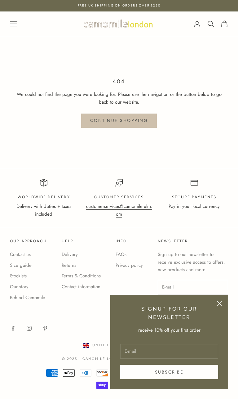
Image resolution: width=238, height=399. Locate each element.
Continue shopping (119, 120)
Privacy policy (129, 265)
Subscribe (169, 372)
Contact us (20, 254)
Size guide (21, 265)
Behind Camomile (27, 297)
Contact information (81, 286)
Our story (19, 286)
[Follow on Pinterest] (45, 328)
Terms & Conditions (81, 275)
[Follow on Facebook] (13, 328)
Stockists (18, 275)
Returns (69, 265)
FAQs (121, 254)
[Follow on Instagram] (29, 328)
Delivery (70, 254)
